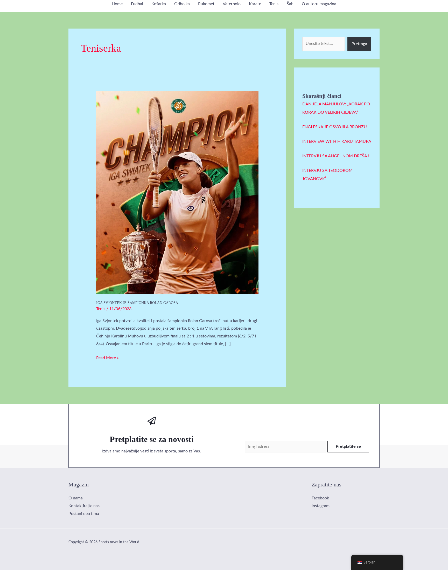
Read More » (107, 357)
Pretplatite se (348, 446)
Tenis (273, 4)
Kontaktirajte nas (84, 506)
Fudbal (137, 4)
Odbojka (182, 4)
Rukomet (206, 4)
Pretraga (359, 44)
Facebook (320, 498)
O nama (75, 498)
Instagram (321, 506)
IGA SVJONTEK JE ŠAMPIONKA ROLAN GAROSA (137, 303)
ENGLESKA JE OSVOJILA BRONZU (334, 127)
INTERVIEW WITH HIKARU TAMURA (336, 141)
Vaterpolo (232, 4)
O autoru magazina (319, 4)
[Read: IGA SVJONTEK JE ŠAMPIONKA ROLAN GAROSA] (177, 193)
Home (117, 4)
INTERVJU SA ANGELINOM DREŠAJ (335, 156)
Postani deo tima (83, 514)
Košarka (158, 4)
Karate (255, 4)
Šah (290, 4)
